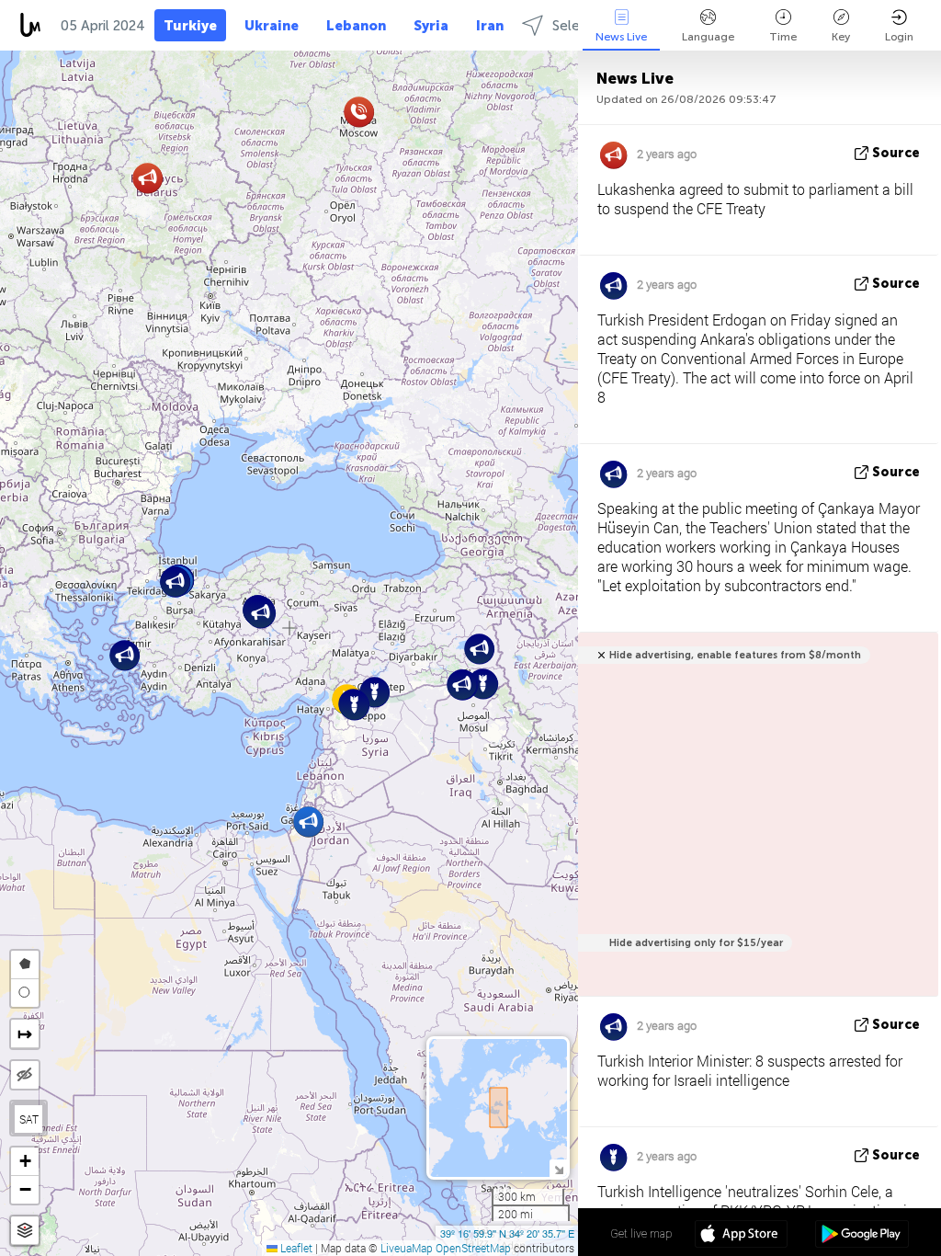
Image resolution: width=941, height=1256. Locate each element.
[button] (354, 705)
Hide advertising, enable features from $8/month (735, 655)
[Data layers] (25, 1230)
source (896, 153)
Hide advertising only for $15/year (696, 943)
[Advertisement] (755, 824)
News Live (621, 36)
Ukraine (271, 25)
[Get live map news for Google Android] (861, 1235)
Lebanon (356, 25)
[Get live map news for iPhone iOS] (741, 1235)
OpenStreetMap (473, 1247)
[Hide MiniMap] (558, 1168)
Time (783, 36)
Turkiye (190, 25)
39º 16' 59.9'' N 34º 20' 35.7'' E (507, 1233)
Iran (490, 25)
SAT (29, 1119)
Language (708, 36)
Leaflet (295, 1247)
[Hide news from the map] (25, 1075)
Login (899, 36)
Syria (431, 25)
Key (841, 36)
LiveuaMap (406, 1247)
